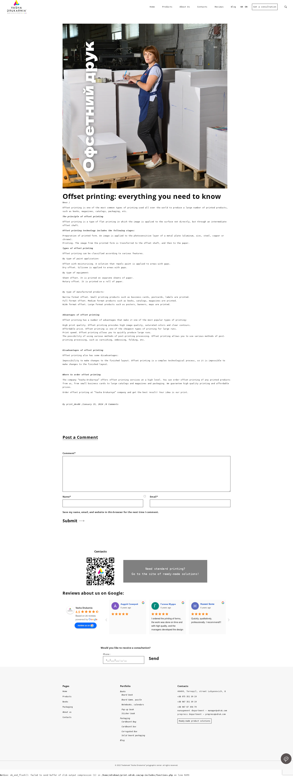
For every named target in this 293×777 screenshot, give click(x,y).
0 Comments (112, 404)
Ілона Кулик (206, 603)
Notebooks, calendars (133, 705)
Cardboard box (129, 727)
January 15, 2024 (94, 404)
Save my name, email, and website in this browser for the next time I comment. (111, 512)
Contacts (67, 717)
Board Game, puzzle (132, 700)
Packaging (68, 707)
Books (65, 702)
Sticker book (128, 713)
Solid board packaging (133, 735)
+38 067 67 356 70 (187, 707)
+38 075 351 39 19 (187, 696)
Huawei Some (167, 603)
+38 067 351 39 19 (187, 702)
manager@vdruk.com (217, 711)
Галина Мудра (128, 603)
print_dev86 (74, 404)
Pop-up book (128, 709)
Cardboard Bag (129, 722)
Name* (67, 496)
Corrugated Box (129, 731)
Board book (127, 695)
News (65, 202)
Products (67, 696)
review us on (84, 625)
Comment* (69, 453)
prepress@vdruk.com (215, 714)
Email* (154, 496)
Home (65, 691)
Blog (122, 740)
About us (67, 712)
